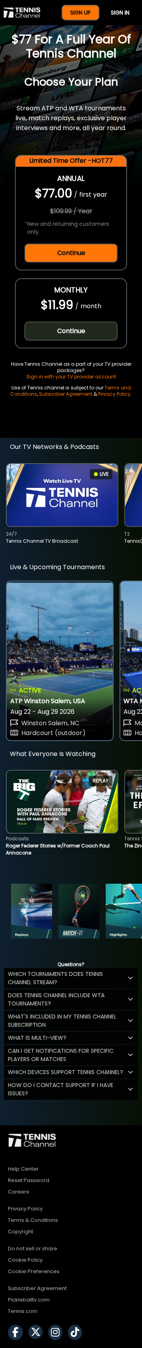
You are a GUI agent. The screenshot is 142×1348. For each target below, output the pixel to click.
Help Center (23, 1169)
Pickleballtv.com (29, 1299)
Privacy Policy (114, 394)
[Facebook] (17, 1332)
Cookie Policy (25, 1260)
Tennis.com (22, 1311)
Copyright (20, 1231)
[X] (37, 1332)
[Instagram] (57, 1332)
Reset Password (28, 1180)
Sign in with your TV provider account (71, 376)
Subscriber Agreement (65, 394)
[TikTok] (77, 1332)
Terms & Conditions (33, 1220)
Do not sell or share (32, 1248)
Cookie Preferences (34, 1271)
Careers (18, 1191)
